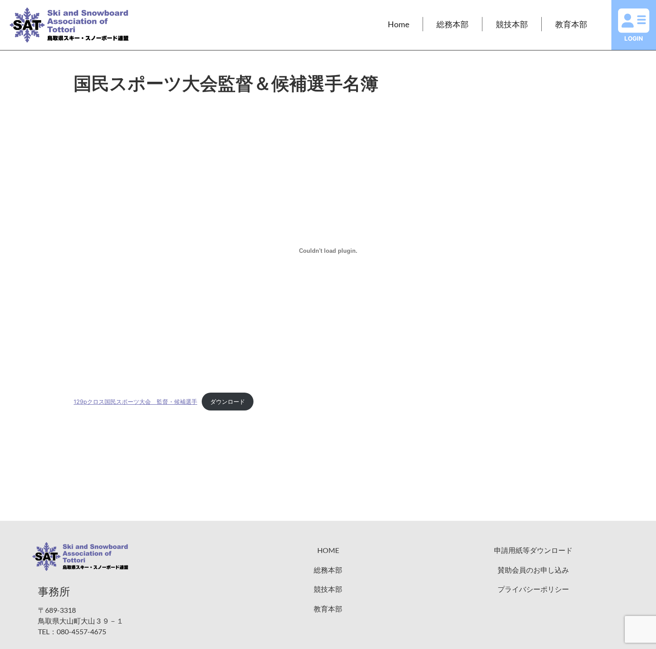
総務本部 (452, 24)
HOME (328, 550)
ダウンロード (227, 401)
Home (398, 24)
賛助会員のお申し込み (533, 569)
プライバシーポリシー (533, 589)
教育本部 (571, 24)
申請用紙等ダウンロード (533, 550)
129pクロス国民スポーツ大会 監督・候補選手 (135, 401)
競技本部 (512, 24)
